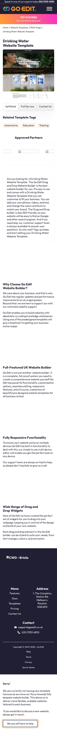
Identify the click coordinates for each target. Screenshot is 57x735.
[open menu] (49, 8)
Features (15, 593)
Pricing (15, 608)
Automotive (11, 125)
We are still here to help (20, 723)
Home (5, 27)
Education (28, 125)
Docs (15, 598)
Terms (28, 657)
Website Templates (19, 27)
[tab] (11, 106)
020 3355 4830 (46, 1)
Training (43, 125)
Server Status (28, 667)
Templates (15, 603)
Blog (28, 651)
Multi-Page (35, 27)
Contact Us (14, 613)
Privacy (28, 662)
